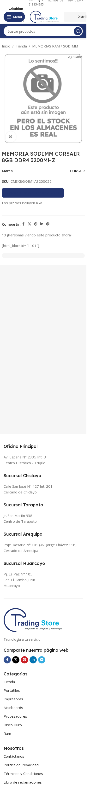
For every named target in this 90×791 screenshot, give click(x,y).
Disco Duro (13, 724)
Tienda (21, 46)
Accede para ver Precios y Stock (33, 193)
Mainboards (13, 707)
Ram (7, 733)
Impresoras (13, 699)
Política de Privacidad (21, 764)
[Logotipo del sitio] (44, 16)
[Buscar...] (78, 31)
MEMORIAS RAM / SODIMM (55, 46)
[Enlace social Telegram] (48, 224)
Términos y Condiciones (23, 773)
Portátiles (12, 690)
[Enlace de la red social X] (29, 224)
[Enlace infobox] (14, 15)
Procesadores (15, 716)
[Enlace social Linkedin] (42, 224)
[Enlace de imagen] (33, 619)
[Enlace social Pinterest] (36, 224)
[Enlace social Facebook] (23, 224)
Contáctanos (14, 756)
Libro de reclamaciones (23, 782)
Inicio (6, 46)
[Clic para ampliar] (11, 136)
